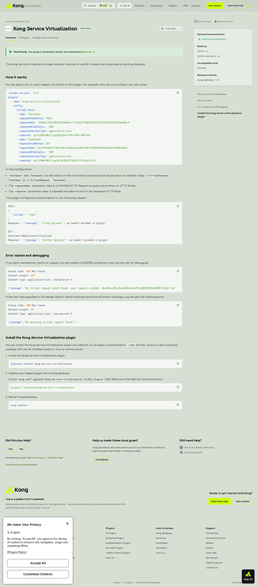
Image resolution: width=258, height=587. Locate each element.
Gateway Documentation (214, 39)
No (21, 449)
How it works (16, 77)
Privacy (128, 582)
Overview (11, 37)
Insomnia (60, 547)
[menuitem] (141, 5)
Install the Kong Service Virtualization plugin (40, 337)
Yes (10, 449)
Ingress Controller (65, 557)
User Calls (211, 552)
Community (212, 533)
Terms (116, 582)
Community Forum (216, 538)
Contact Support (193, 452)
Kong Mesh (62, 543)
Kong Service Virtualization (212, 94)
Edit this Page (55, 457)
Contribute (101, 459)
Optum (88, 51)
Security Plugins (114, 547)
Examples (24, 37)
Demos (209, 547)
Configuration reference (45, 37)
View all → (111, 557)
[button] (178, 93)
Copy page (170, 28)
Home (9, 21)
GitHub (209, 543)
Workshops (212, 557)
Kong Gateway (64, 533)
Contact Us (212, 567)
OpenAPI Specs (64, 552)
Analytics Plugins (115, 538)
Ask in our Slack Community (199, 447)
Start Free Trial (235, 5)
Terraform (161, 547)
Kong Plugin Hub (22, 21)
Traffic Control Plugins (118, 552)
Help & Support (214, 562)
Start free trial (219, 501)
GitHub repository (207, 56)
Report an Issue (35, 457)
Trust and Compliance (148, 582)
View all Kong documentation (21, 464)
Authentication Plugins (118, 543)
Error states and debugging (27, 255)
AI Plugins (111, 533)
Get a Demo (215, 5)
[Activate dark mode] (250, 6)
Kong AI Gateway (65, 538)
